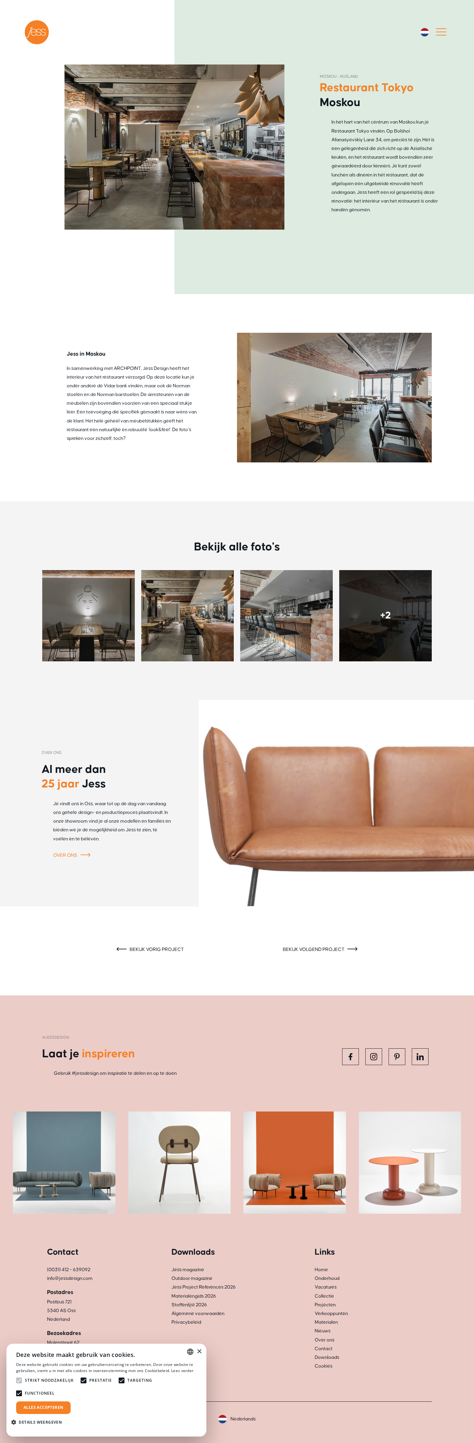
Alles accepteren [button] (43, 1407)
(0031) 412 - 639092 (68, 1269)
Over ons (65, 855)
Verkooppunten (331, 1313)
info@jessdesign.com (70, 1278)
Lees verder (182, 1370)
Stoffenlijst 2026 (189, 1304)
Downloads (327, 1357)
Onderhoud (327, 1278)
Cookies (323, 1366)
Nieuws (323, 1331)
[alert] (106, 1390)
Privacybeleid (186, 1322)
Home (321, 1269)
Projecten (325, 1304)
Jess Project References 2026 (204, 1287)
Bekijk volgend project (314, 949)
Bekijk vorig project (156, 949)
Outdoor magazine (192, 1278)
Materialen (326, 1322)
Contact (323, 1348)
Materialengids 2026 (194, 1296)
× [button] (199, 1351)
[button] (39, 1422)
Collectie (324, 1296)
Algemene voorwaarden (198, 1313)
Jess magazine (188, 1269)
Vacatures (326, 1287)
